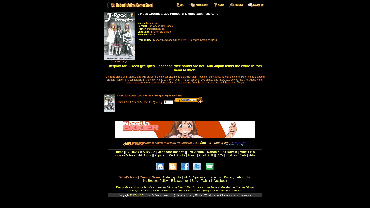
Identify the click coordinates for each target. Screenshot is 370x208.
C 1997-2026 (137, 195)
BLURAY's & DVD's (140, 151)
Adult (252, 155)
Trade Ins (214, 177)
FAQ (187, 177)
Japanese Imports (171, 151)
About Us (243, 177)
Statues (231, 155)
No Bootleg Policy (155, 180)
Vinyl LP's (247, 151)
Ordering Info (172, 177)
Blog (195, 180)
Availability (144, 40)
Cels (243, 155)
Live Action (196, 151)
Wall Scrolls (177, 155)
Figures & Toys (125, 155)
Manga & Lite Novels (222, 151)
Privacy (229, 177)
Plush (192, 155)
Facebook (220, 180)
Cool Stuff (206, 155)
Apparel (159, 155)
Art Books (144, 155)
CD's (220, 155)
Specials (199, 177)
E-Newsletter (180, 180)
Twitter (205, 180)
